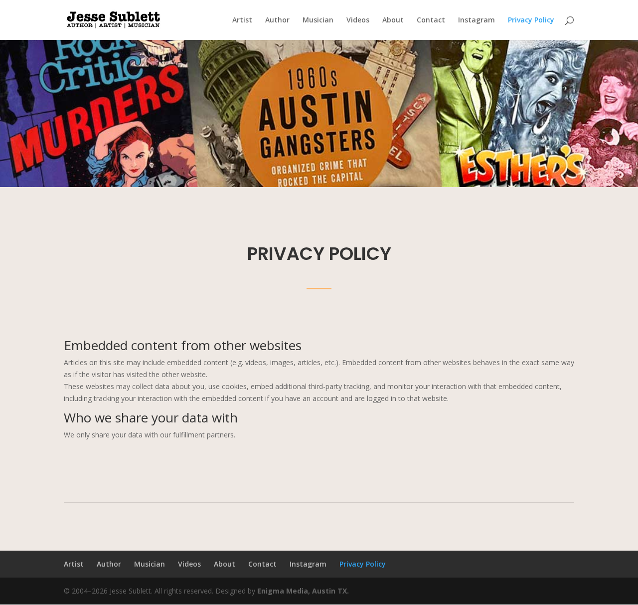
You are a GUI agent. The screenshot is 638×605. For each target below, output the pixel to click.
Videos (357, 20)
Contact (431, 20)
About (393, 20)
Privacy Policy (531, 20)
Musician (318, 20)
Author (277, 20)
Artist (242, 20)
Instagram (476, 20)
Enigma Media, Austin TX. (303, 591)
